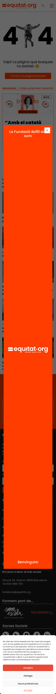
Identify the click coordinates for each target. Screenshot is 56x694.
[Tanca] (47, 130)
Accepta (28, 667)
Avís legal (28, 690)
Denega (28, 675)
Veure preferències (28, 683)
